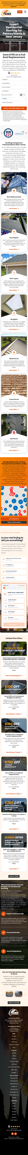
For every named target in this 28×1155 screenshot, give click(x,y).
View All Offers (14, 876)
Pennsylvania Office (14, 1026)
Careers (14, 1114)
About (14, 1103)
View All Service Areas (14, 522)
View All (14, 1098)
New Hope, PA (14, 1081)
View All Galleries (14, 1002)
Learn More (13, 829)
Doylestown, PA (14, 1083)
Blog (14, 1106)
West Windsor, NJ (14, 1095)
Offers (14, 1109)
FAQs (14, 1047)
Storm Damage (14, 1061)
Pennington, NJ (14, 1092)
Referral (14, 1117)
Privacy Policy (7, 120)
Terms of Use (24, 119)
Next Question (13, 624)
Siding (14, 1056)
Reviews (14, 1111)
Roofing (14, 1053)
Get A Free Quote (14, 519)
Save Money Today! (13, 714)
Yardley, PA (14, 1086)
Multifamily (14, 1070)
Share (14, 670)
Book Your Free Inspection (14, 108)
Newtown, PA (14, 1078)
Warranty (14, 1039)
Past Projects (14, 1120)
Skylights (14, 1072)
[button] (2, 133)
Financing (14, 1042)
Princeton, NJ (14, 1089)
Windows (14, 1064)
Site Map (17, 1137)
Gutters (14, 1058)
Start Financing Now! (13, 676)
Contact (14, 1036)
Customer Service (14, 1044)
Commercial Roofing (14, 1067)
